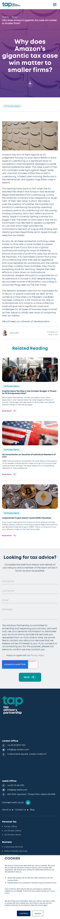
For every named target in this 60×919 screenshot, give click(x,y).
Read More (7, 411)
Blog (14, 17)
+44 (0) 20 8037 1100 (16, 745)
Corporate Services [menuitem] (13, 847)
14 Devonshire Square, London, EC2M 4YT (27, 754)
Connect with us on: (13, 802)
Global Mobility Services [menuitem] (15, 851)
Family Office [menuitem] (10, 827)
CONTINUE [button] (23, 913)
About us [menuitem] (6, 810)
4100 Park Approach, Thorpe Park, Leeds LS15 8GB (31, 794)
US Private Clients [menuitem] (12, 835)
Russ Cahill (14, 333)
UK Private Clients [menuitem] (12, 831)
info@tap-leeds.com (17, 790)
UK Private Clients (12, 106)
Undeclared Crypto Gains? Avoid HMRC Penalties (26, 518)
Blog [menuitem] (32, 810)
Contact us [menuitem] (20, 810)
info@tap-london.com (18, 750)
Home (5, 17)
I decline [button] (37, 913)
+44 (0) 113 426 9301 (15, 785)
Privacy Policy (37, 655)
